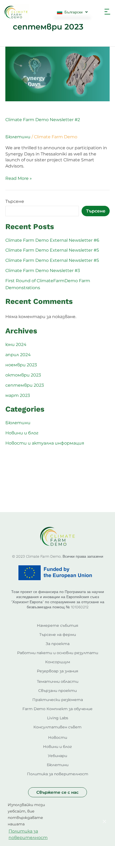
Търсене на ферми (57, 634)
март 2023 (17, 395)
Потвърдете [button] (73, 821)
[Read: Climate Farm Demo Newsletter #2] (57, 73)
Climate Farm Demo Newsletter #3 (42, 270)
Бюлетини (17, 136)
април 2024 (18, 354)
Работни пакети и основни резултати (57, 652)
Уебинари (57, 755)
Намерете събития (57, 625)
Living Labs (57, 717)
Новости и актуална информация (44, 443)
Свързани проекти (57, 690)
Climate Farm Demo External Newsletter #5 (52, 250)
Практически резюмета (57, 699)
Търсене (14, 201)
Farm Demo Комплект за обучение (57, 708)
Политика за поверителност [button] (28, 834)
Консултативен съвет (57, 727)
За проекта (58, 643)
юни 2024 (15, 344)
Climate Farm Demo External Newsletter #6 (52, 240)
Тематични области (57, 681)
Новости (57, 737)
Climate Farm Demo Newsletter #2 (42, 119)
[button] (107, 12)
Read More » (18, 178)
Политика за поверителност (57, 774)
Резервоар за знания (57, 671)
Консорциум (57, 661)
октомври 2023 (23, 375)
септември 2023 (24, 385)
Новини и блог (22, 432)
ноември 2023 (21, 364)
